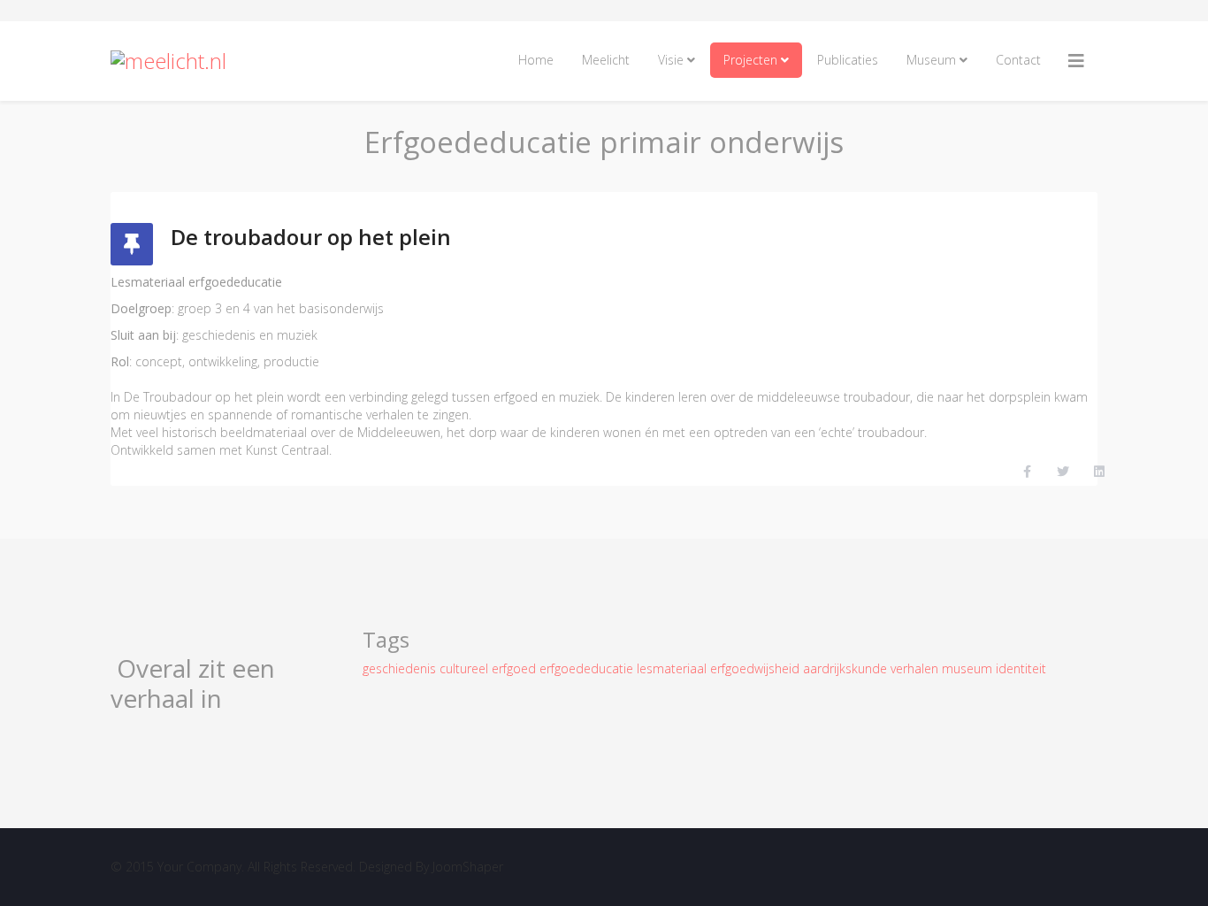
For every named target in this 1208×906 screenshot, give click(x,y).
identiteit (1021, 668)
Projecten (750, 59)
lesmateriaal (673, 668)
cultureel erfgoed (489, 668)
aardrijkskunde (847, 668)
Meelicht (606, 59)
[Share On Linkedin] (1099, 472)
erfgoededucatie (588, 668)
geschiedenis (401, 668)
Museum (931, 59)
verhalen (916, 668)
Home (536, 59)
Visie (671, 59)
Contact (1018, 59)
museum (969, 668)
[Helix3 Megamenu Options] (1076, 61)
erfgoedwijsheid (756, 668)
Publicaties (847, 59)
